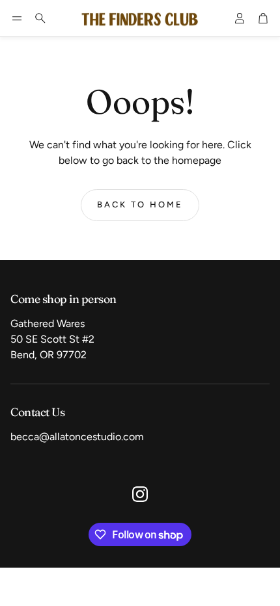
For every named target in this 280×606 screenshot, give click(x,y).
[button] (16, 18)
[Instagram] (140, 494)
